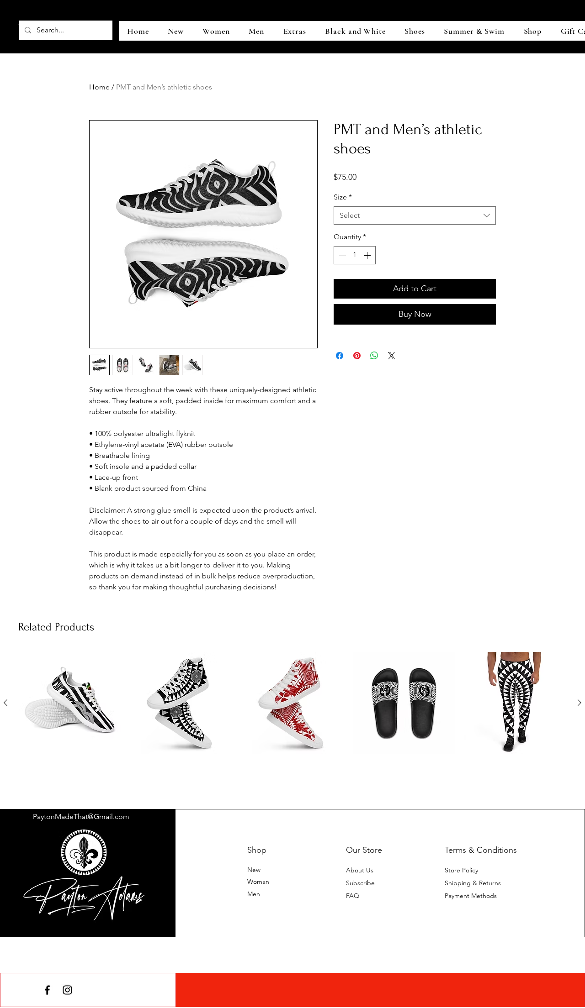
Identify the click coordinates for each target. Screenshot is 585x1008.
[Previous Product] (5, 702)
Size (343, 197)
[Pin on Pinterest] (356, 355)
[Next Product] (579, 702)
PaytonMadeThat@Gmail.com (81, 816)
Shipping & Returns (473, 883)
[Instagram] (67, 990)
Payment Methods (472, 896)
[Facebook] (47, 990)
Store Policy (461, 870)
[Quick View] (70, 703)
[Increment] (368, 255)
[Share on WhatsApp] (374, 355)
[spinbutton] (355, 255)
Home (99, 87)
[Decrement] (341, 255)
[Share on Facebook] (339, 355)
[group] (292, 718)
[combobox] (415, 215)
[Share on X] (391, 355)
